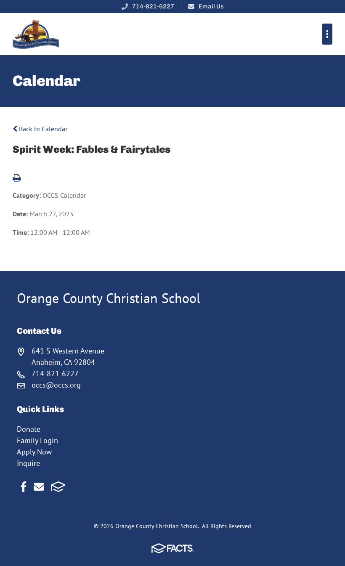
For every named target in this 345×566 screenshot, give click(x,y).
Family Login (37, 440)
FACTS (58, 486)
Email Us (211, 6)
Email (39, 486)
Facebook (23, 486)
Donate (28, 429)
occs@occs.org (56, 385)
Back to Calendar (42, 129)
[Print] (17, 178)
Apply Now (34, 452)
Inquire (28, 463)
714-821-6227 (153, 6)
